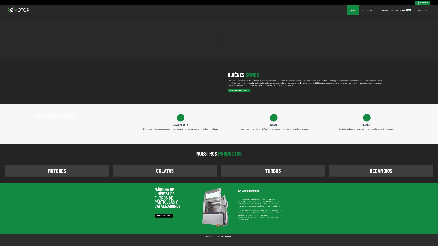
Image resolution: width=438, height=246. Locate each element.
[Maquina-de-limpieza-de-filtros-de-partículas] (215, 187)
